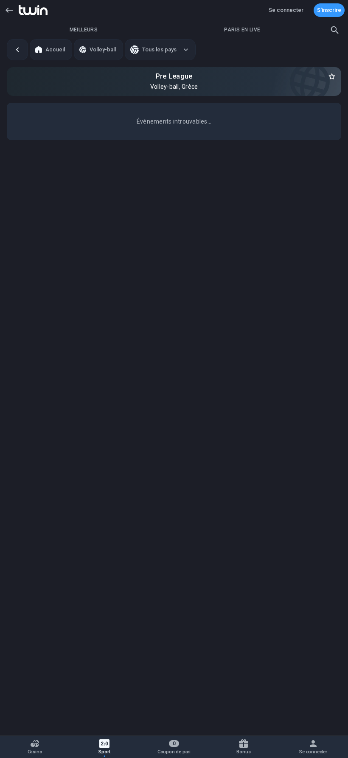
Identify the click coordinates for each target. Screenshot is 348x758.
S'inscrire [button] (329, 10)
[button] (9, 10)
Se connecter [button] (286, 10)
